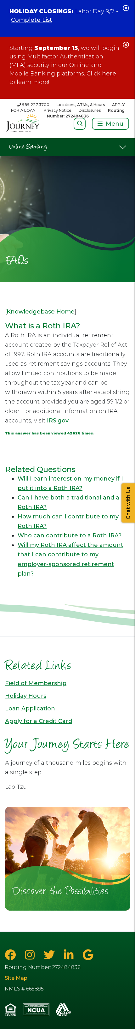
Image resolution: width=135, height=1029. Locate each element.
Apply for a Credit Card (38, 721)
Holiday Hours (25, 695)
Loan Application (30, 708)
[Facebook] (12, 955)
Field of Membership (35, 683)
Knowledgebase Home (41, 311)
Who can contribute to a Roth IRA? (69, 535)
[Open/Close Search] (80, 123)
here (109, 73)
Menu (114, 123)
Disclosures (90, 110)
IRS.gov (58, 420)
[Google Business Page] (88, 955)
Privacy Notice (57, 110)
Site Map (16, 978)
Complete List (31, 19)
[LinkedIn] (70, 955)
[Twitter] (51, 955)
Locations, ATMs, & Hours (81, 104)
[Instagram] (31, 955)
